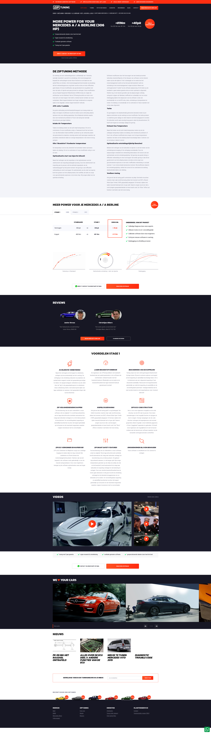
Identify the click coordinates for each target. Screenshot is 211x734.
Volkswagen (56, 718)
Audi (54, 711)
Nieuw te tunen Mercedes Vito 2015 (117, 657)
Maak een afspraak (122, 286)
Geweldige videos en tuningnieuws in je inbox (83, 678)
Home (54, 13)
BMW (54, 713)
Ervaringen (121, 8)
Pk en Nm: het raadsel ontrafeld (61, 657)
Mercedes (68, 13)
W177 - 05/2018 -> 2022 (86, 13)
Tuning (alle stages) (112, 713)
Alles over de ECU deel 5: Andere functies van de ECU (91, 658)
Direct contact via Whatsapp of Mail (69, 54)
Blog (128, 8)
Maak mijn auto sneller (149, 8)
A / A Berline (75, 13)
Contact (135, 8)
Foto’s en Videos (102, 8)
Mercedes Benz (57, 716)
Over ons (82, 711)
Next (156, 626)
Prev (145, 626)
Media (81, 713)
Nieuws (82, 716)
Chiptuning (83, 8)
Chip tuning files (111, 716)
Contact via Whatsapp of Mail (89, 566)
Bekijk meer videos (153, 497)
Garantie (112, 8)
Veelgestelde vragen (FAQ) (141, 713)
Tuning (92, 8)
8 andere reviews (118, 338)
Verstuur (148, 678)
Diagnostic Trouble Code (143, 656)
